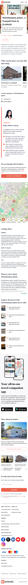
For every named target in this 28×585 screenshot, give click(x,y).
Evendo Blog (4, 512)
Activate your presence (14, 176)
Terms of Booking (21, 573)
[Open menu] (26, 2)
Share (6, 39)
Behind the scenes (16, 512)
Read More (24, 293)
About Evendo (15, 509)
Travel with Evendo (6, 509)
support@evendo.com (6, 535)
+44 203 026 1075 (6, 532)
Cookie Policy (20, 496)
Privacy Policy (6, 497)
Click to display (7, 101)
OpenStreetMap (4, 182)
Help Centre (4, 563)
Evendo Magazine (5, 515)
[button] (14, 201)
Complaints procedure (6, 566)
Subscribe (14, 489)
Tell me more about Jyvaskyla (14, 449)
